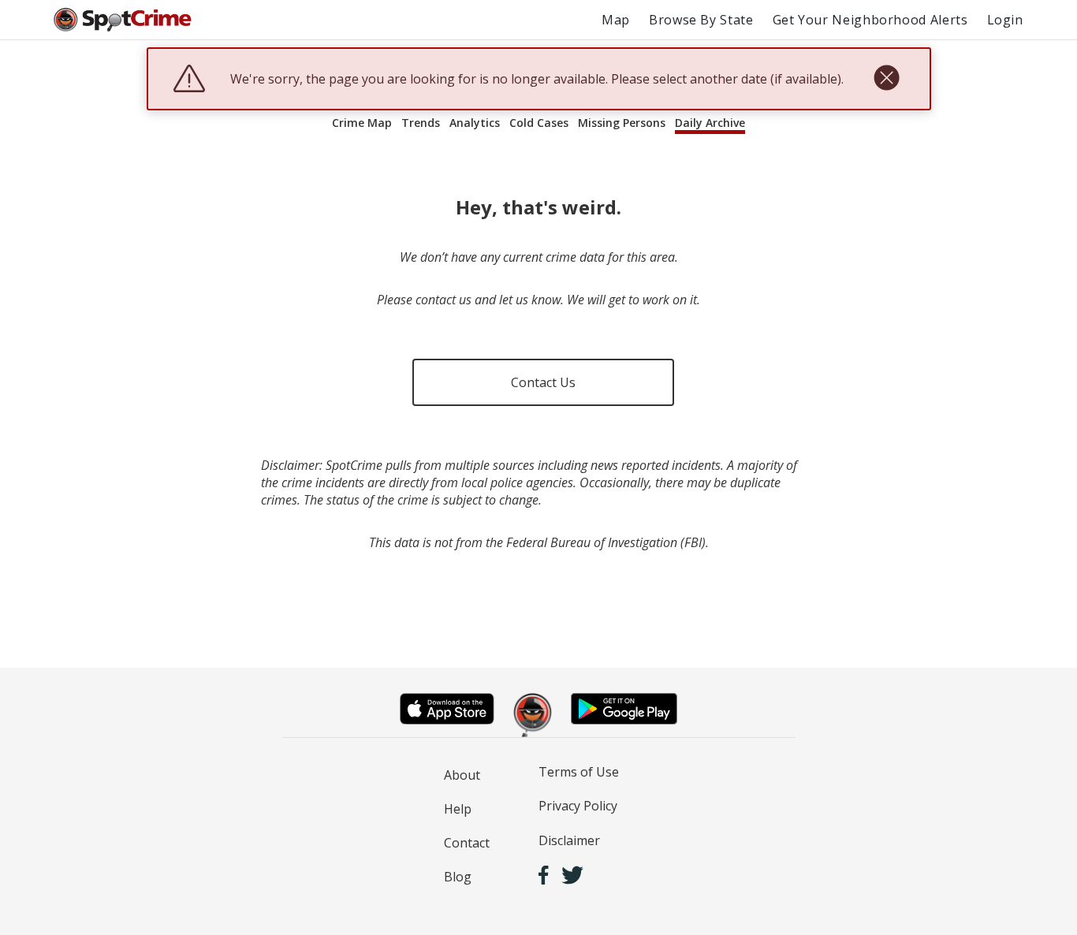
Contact (467, 842)
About (462, 775)
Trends (420, 122)
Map (616, 19)
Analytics (474, 122)
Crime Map (362, 122)
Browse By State (701, 19)
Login (1005, 19)
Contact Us (543, 382)
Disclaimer (569, 840)
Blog (457, 876)
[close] (886, 79)
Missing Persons (621, 122)
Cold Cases (538, 122)
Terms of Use (578, 771)
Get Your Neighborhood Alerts (870, 19)
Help (457, 809)
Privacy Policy (577, 805)
